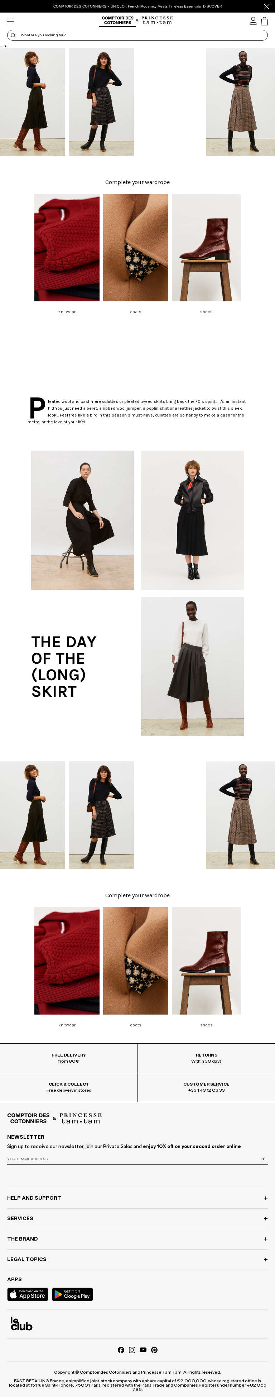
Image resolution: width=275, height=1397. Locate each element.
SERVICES (20, 1218)
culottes (110, 401)
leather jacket (192, 408)
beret (92, 408)
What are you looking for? (43, 35)
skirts (159, 401)
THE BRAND (22, 1239)
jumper (134, 408)
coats (135, 311)
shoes (206, 311)
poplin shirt (157, 408)
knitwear (67, 311)
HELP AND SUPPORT (34, 1198)
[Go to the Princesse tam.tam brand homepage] (157, 21)
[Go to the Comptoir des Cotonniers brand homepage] (117, 21)
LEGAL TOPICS (27, 1259)
